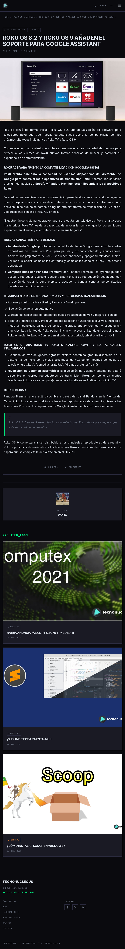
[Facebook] (67, 907)
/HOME (6, 17)
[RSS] (83, 907)
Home (5, 906)
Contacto (8, 928)
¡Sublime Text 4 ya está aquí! (29, 739)
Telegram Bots (11, 912)
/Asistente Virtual (24, 17)
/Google (34, 30)
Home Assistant (11, 917)
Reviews (7, 923)
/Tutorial (13, 840)
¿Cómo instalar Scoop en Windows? (36, 845)
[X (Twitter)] (75, 907)
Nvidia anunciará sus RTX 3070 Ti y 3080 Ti (40, 633)
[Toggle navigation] (119, 5)
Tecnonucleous (18, 882)
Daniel (62, 514)
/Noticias (13, 627)
